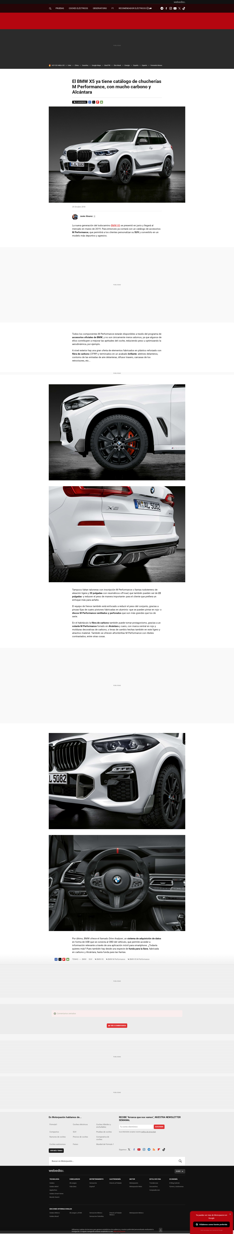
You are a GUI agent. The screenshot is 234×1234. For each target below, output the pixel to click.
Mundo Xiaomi (54, 1197)
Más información (119, 1231)
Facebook (166, 8)
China (77, 65)
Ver (118, 1025)
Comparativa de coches (102, 1138)
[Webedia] (179, 1)
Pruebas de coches (104, 1132)
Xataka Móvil (53, 1186)
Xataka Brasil (54, 1216)
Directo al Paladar (115, 1183)
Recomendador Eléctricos (132, 8)
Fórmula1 (53, 1124)
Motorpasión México (136, 1213)
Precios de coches (80, 1137)
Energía (127, 65)
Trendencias (153, 1183)
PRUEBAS (60, 8)
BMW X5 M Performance (139, 959)
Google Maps (96, 65)
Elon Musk (117, 65)
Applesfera (53, 1190)
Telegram (161, 8)
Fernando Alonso (156, 65)
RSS (154, 1149)
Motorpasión (133, 1183)
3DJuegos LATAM (75, 1213)
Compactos (54, 1132)
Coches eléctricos (80, 1124)
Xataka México (54, 1213)
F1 (113, 8)
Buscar (180, 1161)
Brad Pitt (107, 65)
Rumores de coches (57, 1137)
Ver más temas (56, 1150)
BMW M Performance (116, 959)
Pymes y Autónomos (176, 1186)
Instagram (170, 8)
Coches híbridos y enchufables (103, 1125)
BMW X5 (115, 225)
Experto (144, 65)
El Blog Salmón (174, 1183)
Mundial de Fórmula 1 (105, 1144)
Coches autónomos (57, 1144)
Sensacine (93, 1183)
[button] (87, 216)
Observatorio (100, 8)
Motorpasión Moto (135, 1186)
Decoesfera (153, 1186)
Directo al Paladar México (115, 1214)
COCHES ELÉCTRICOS (78, 8)
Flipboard (97, 102)
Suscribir (159, 1127)
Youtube (175, 8)
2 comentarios (81, 102)
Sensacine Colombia (96, 1216)
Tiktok (183, 8)
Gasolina (85, 65)
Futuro (75, 1144)
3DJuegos (73, 1183)
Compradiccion (154, 1190)
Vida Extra (72, 1186)
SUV (90, 959)
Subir (178, 1171)
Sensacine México (95, 1213)
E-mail (101, 102)
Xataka (51, 1183)
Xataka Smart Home (56, 1193)
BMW (84, 959)
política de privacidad (148, 1132)
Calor (69, 65)
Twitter (179, 8)
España (135, 65)
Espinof (92, 1186)
